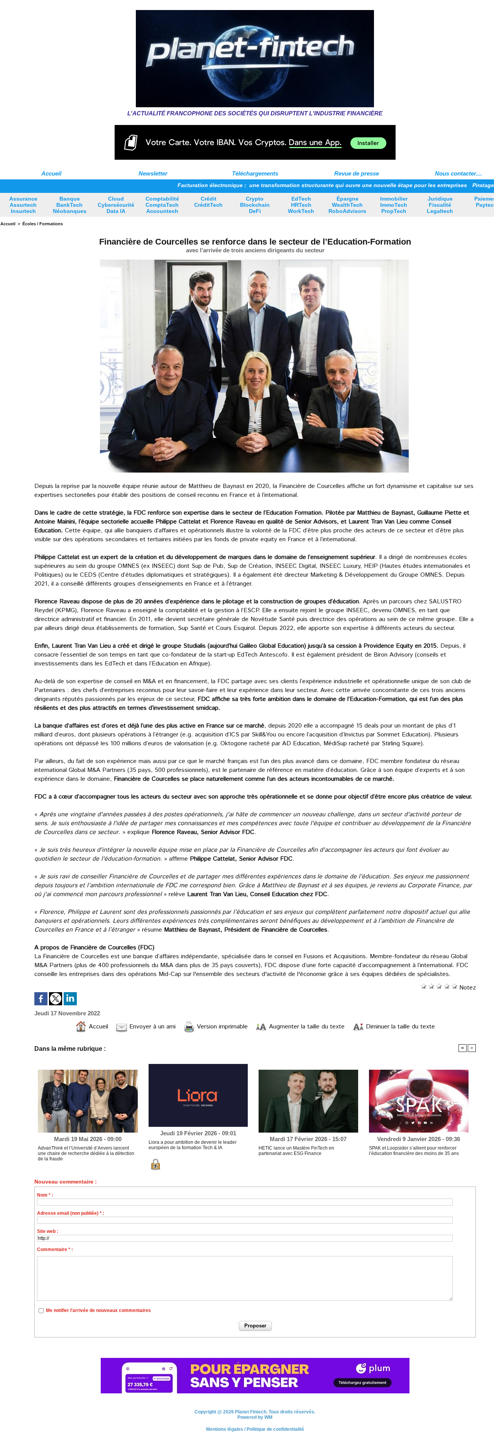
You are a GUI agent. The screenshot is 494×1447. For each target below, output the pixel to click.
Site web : (47, 1231)
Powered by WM (254, 1417)
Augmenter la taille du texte (306, 1026)
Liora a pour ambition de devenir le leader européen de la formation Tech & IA (193, 1145)
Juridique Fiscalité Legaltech (440, 205)
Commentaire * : (55, 1249)
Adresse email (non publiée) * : (70, 1213)
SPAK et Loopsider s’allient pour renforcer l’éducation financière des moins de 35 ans (414, 1150)
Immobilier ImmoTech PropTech (394, 205)
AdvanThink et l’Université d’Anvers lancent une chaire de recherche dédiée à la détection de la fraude (86, 1153)
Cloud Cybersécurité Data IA (116, 205)
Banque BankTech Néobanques (69, 205)
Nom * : (45, 1195)
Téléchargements (255, 173)
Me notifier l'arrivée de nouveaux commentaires (98, 1310)
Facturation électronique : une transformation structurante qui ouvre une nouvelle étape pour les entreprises (275, 185)
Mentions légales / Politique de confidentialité (255, 1429)
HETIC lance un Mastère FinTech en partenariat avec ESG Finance (296, 1150)
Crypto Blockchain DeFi (255, 205)
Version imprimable (221, 1026)
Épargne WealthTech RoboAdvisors (347, 205)
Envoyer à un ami (151, 1026)
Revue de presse (356, 173)
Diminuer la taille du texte (399, 1026)
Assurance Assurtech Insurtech (23, 205)
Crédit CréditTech (208, 202)
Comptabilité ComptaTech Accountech (162, 205)
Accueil (51, 173)
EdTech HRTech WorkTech (301, 205)
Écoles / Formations (42, 223)
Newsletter (153, 173)
